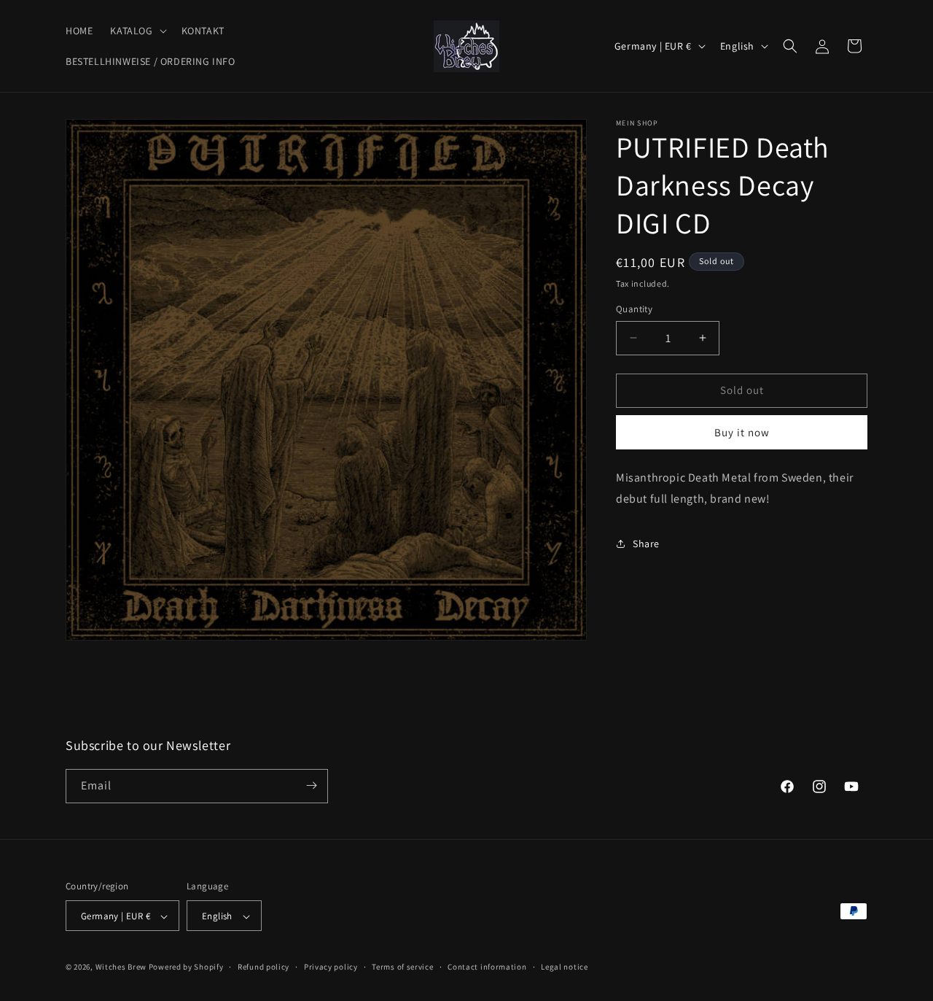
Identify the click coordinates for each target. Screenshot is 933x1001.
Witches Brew (121, 967)
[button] (136, 30)
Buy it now (742, 432)
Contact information (487, 967)
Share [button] (646, 543)
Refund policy (263, 967)
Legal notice (564, 967)
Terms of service (402, 967)
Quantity (634, 309)
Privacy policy (331, 967)
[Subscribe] (311, 785)
